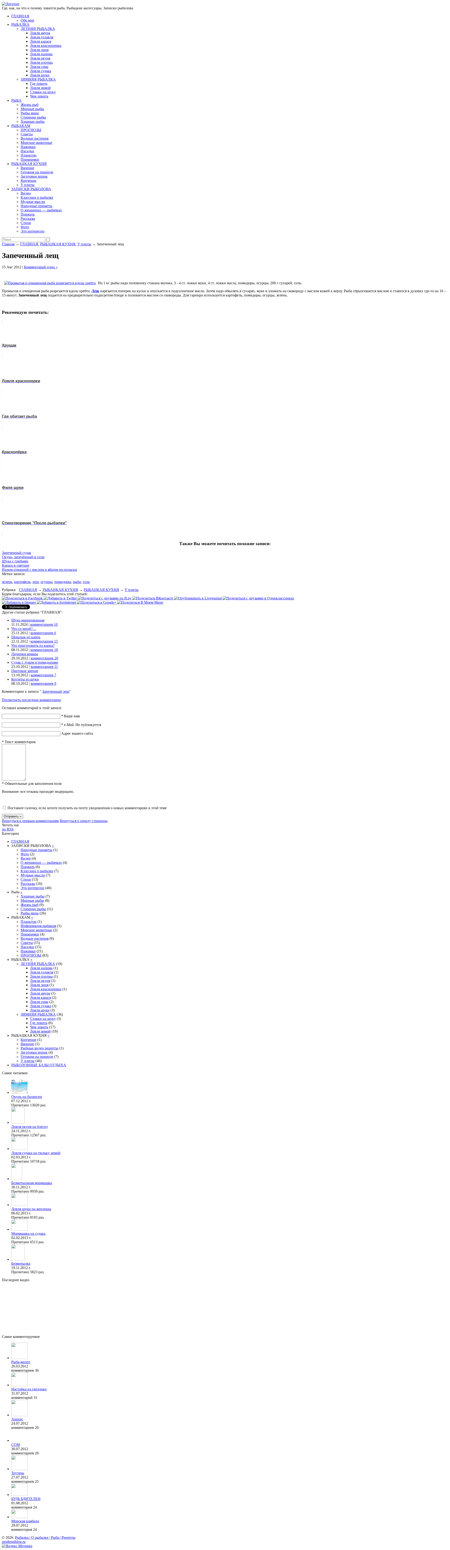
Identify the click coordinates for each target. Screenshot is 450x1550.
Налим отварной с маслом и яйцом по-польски (39, 570)
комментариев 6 (43, 633)
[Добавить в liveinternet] (57, 602)
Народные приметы (36, 206)
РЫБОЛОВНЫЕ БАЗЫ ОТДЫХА (38, 1065)
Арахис (17, 1419)
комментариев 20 (44, 658)
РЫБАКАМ (20, 126)
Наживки (28, 147)
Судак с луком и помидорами (34, 662)
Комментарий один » (41, 267)
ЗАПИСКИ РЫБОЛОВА (31, 189)
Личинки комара (24, 654)
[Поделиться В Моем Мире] (140, 602)
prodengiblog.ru (14, 1542)
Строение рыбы (33, 117)
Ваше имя (70, 716)
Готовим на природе (37, 172)
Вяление (27, 168)
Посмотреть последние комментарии (31, 700)
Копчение (28, 181)
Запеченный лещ (55, 691)
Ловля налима (41, 54)
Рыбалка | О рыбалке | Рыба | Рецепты (45, 1537)
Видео (26, 193)
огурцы (46, 582)
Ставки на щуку (43, 92)
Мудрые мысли (33, 202)
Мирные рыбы (32, 109)
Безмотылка (20, 1263)
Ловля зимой (40, 88)
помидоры (62, 582)
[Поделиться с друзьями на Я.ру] (105, 598)
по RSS (8, 829)
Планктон (29, 155)
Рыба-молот (20, 1362)
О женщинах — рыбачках (41, 210)
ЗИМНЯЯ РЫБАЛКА (38, 79)
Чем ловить (39, 96)
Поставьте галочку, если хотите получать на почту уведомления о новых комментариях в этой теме (87, 808)
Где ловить (38, 84)
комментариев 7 (43, 675)
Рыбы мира (30, 113)
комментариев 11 (44, 667)
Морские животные (36, 143)
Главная (8, 244)
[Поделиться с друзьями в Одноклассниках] (258, 598)
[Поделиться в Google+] (97, 602)
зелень (7, 582)
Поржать (28, 214)
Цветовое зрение (24, 671)
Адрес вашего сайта (77, 733)
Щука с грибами (15, 561)
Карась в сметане (15, 565)
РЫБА (16, 100)
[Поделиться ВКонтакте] (153, 598)
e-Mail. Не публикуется (81, 725)
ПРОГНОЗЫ (31, 130)
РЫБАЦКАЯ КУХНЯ (29, 164)
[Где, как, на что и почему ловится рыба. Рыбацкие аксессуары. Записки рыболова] (10, 4)
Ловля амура (40, 33)
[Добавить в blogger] (19, 602)
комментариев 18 (44, 650)
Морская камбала (25, 1521)
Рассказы (28, 219)
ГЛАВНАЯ (20, 16)
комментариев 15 (44, 641)
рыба (77, 582)
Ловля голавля (41, 37)
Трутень (17, 1473)
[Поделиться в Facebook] (23, 598)
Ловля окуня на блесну (29, 1127)
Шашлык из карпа (25, 637)
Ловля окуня (40, 58)
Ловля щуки (39, 75)
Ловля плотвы (41, 62)
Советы (27, 134)
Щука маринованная (27, 620)
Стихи (26, 223)
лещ (35, 582)
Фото (25, 227)
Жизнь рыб (29, 105)
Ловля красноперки (45, 46)
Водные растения (35, 138)
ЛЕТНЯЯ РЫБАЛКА (38, 29)
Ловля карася (40, 41)
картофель (22, 582)
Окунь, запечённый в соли (23, 557)
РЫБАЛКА (20, 24)
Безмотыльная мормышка (31, 1183)
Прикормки (30, 159)
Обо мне (27, 20)
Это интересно (32, 231)
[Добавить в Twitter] (61, 598)
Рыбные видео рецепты (39, 1048)
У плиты (27, 185)
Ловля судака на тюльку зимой (35, 1153)
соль (86, 582)
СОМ (15, 1445)
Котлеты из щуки (25, 679)
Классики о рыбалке (37, 197)
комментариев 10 (44, 624)
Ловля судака (40, 71)
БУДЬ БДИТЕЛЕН (26, 1499)
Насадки (27, 151)
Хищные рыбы (33, 122)
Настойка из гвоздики (29, 1389)
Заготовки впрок (34, 176)
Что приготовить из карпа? (33, 646)
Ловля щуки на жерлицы (31, 1209)
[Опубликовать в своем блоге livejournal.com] (198, 598)
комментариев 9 (43, 683)
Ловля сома (39, 67)
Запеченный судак (16, 553)
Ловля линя (39, 50)
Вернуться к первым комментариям (30, 821)
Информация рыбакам (38, 926)
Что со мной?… (23, 629)
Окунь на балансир (26, 1097)
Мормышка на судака (28, 1234)
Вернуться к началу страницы (84, 821)
